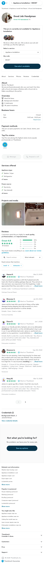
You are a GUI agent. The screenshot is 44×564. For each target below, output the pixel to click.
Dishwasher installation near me (11, 525)
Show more (6, 484)
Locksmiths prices (7, 481)
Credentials (35, 76)
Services (11, 76)
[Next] (25, 402)
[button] (7, 18)
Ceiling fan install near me (9, 519)
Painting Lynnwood (7, 494)
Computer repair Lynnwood (10, 500)
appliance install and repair (18, 8)
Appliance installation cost (10, 473)
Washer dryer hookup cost (9, 470)
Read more (37, 120)
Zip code (6, 56)
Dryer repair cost (7, 478)
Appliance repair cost (8, 475)
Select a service (8, 48)
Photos (18, 76)
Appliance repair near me (9, 513)
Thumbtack (5, 8)
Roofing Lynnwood (7, 497)
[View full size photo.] (13, 214)
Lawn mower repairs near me (10, 522)
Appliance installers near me (10, 516)
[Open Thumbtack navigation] (4, 3)
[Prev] (18, 402)
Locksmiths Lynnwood (8, 503)
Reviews (26, 76)
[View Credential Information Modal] (13, 413)
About (4, 76)
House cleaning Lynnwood (9, 491)
